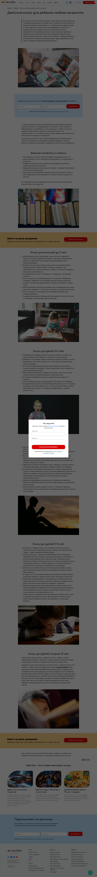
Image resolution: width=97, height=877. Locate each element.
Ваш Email (35, 438)
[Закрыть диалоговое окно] (94, 2)
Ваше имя (34, 431)
